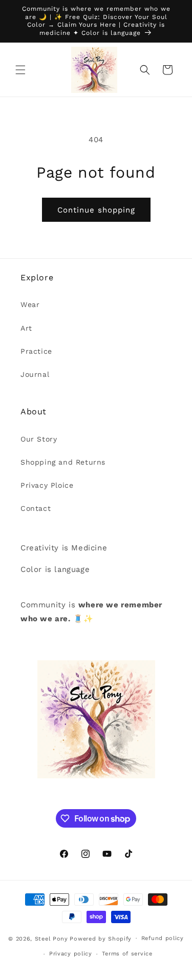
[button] (20, 70)
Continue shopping (96, 210)
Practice (36, 351)
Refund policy (162, 938)
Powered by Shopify (101, 938)
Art (26, 328)
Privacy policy (70, 953)
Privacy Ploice (46, 485)
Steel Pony (51, 938)
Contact (35, 508)
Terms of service (127, 953)
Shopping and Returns (62, 462)
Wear (29, 304)
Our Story (38, 439)
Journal (34, 374)
